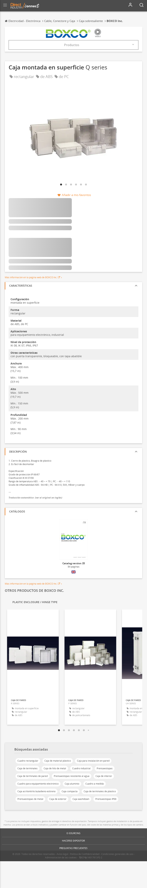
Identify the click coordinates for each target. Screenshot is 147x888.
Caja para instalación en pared (93, 760)
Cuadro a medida (94, 783)
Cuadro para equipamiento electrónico (38, 783)
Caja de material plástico (57, 760)
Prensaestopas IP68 (105, 799)
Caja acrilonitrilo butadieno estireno (36, 791)
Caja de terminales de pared (32, 776)
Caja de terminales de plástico (100, 791)
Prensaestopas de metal (30, 799)
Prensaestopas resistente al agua (71, 776)
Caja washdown (81, 799)
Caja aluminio (72, 783)
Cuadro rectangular (27, 760)
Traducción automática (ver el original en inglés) (35, 497)
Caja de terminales (27, 768)
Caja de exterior (57, 799)
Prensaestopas (105, 768)
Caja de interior (104, 776)
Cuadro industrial (81, 768)
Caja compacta (70, 791)
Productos (71, 45)
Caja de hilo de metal (55, 768)
